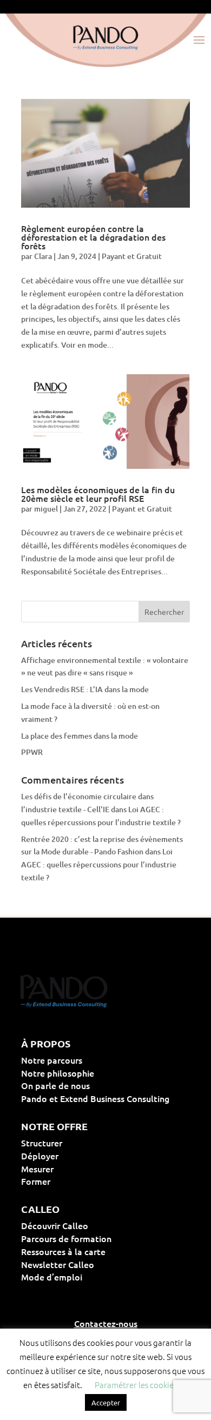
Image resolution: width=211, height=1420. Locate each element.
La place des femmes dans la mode (79, 736)
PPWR (32, 752)
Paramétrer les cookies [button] (136, 1384)
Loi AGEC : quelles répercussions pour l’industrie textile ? (98, 864)
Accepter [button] (105, 1402)
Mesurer (72, 1169)
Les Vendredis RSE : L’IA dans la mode (85, 689)
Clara (43, 256)
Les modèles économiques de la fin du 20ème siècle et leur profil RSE (98, 493)
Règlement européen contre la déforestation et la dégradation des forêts (93, 236)
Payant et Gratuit (132, 256)
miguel (46, 508)
